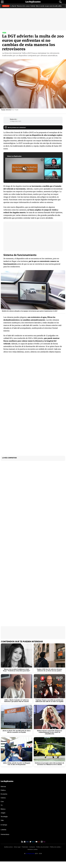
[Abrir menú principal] (2, 2)
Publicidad (25, 848)
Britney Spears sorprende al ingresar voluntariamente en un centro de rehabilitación (49, 733)
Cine (2, 803)
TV (1, 807)
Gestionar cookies (32, 851)
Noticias (3, 788)
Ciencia (3, 799)
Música (3, 810)
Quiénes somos (8, 848)
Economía (4, 795)
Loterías (3, 831)
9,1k (38, 843)
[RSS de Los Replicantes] (22, 843)
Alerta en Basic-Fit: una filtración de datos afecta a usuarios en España (17, 733)
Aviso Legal (17, 848)
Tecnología (4, 818)
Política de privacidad (42, 848)
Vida (2, 822)
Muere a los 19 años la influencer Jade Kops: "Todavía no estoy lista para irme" (16, 671)
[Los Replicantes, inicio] (33, 2)
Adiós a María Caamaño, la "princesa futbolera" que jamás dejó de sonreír (16, 702)
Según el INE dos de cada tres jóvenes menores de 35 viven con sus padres (49, 671)
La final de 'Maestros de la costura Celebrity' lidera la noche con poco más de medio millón (31, 6)
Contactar (32, 848)
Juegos (3, 814)
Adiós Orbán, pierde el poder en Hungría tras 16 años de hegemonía (16, 765)
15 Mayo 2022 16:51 (15, 122)
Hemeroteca (5, 836)
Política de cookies (55, 848)
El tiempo (4, 826)
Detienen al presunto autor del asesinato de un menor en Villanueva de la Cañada (49, 765)
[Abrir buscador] (60, 2)
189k (27, 843)
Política (3, 792)
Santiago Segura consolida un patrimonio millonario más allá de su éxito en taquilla (49, 702)
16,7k (33, 843)
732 (44, 843)
